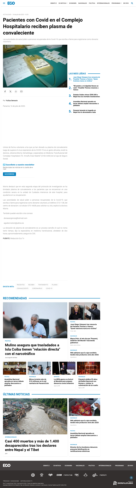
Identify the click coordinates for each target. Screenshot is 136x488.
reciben (31, 285)
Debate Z (53, 3)
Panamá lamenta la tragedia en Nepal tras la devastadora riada (84, 111)
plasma (54, 285)
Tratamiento (43, 285)
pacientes (21, 285)
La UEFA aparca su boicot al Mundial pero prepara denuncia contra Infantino (64, 381)
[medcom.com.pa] (103, 476)
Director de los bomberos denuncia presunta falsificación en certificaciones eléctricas (83, 449)
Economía (72, 3)
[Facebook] (5, 91)
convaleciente (22, 288)
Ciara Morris (73, 357)
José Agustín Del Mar (11, 357)
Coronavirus (37, 288)
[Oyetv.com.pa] (50, 476)
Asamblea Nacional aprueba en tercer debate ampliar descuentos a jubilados (86, 103)
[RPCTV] (41, 476)
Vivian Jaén (73, 331)
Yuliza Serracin (12, 101)
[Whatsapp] (16, 91)
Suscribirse (9, 174)
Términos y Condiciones (11, 481)
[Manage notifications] (131, 477)
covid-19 (49, 288)
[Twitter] (10, 91)
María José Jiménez (75, 345)
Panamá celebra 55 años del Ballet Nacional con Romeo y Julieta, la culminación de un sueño (88, 382)
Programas (116, 3)
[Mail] (21, 91)
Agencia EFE (57, 385)
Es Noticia (62, 3)
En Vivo (126, 3)
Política (92, 3)
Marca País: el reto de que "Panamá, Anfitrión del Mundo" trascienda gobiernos (84, 341)
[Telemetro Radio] (94, 476)
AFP (6, 453)
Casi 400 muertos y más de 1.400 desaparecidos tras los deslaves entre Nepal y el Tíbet (32, 445)
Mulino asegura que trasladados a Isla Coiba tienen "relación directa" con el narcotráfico (32, 349)
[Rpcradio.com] (76, 476)
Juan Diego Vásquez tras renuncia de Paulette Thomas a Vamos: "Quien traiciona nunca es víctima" (86, 79)
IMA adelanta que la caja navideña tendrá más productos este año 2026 (84, 354)
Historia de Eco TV (26, 481)
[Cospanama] (59, 476)
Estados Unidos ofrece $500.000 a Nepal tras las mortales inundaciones (86, 96)
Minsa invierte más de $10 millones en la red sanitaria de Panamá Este (39, 381)
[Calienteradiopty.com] (85, 476)
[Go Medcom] (68, 476)
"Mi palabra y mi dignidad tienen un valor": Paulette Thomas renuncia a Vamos (85, 88)
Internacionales (103, 3)
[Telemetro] (33, 476)
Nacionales (82, 3)
